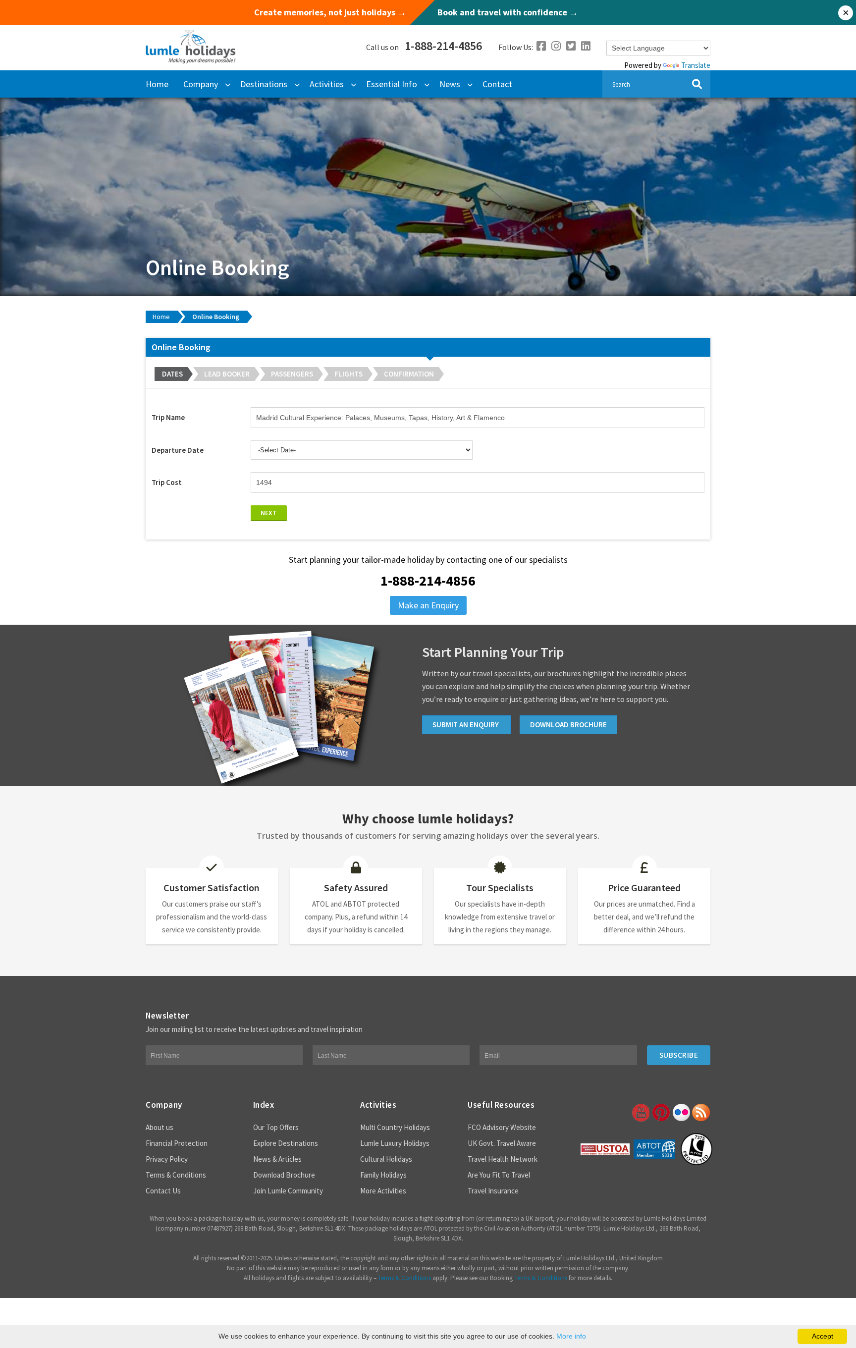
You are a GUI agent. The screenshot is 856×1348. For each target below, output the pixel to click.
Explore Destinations (285, 1143)
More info (571, 1336)
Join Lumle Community (288, 1190)
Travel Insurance (493, 1190)
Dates (172, 373)
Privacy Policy (167, 1159)
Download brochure (568, 724)
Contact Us (163, 1190)
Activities (327, 84)
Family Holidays (383, 1175)
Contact (497, 84)
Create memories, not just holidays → (330, 12)
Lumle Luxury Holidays (394, 1143)
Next (269, 512)
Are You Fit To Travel (499, 1175)
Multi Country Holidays (395, 1127)
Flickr (680, 1112)
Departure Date (178, 450)
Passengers (292, 373)
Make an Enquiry (428, 605)
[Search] (696, 84)
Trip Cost (167, 482)
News (449, 84)
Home (157, 84)
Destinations (263, 84)
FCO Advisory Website (502, 1127)
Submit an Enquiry (466, 724)
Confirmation (409, 373)
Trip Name (168, 417)
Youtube (640, 1112)
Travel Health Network (502, 1159)
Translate (695, 65)
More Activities (383, 1190)
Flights (348, 373)
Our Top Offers (276, 1127)
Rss (701, 1112)
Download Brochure (284, 1175)
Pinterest (660, 1112)
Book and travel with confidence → (507, 12)
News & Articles (277, 1159)
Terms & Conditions (176, 1175)
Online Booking (215, 316)
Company (200, 84)
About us (159, 1127)
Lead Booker (227, 373)
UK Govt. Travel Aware (502, 1143)
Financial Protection (177, 1143)
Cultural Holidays (386, 1159)
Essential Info (391, 84)
